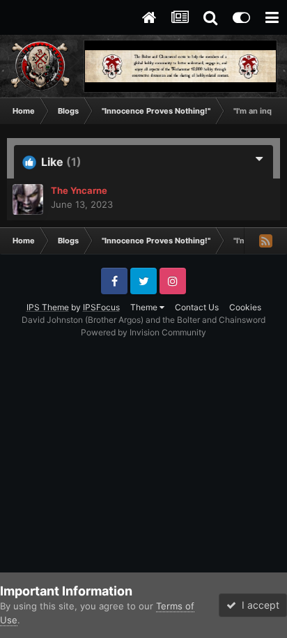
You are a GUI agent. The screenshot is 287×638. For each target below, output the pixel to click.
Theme (145, 307)
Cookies (245, 307)
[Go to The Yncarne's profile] (28, 199)
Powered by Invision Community (143, 332)
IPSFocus (101, 307)
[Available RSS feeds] (265, 240)
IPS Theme (47, 307)
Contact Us (197, 307)
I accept (257, 605)
